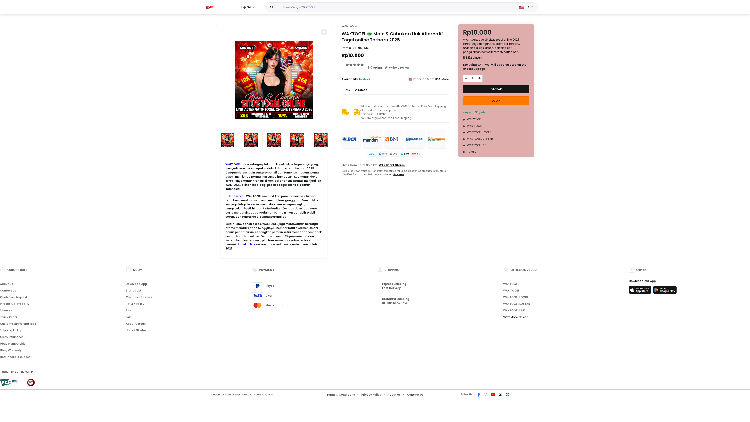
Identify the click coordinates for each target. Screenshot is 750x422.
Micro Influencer (11, 337)
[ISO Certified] (29, 382)
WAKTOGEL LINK (514, 310)
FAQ (128, 317)
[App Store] (640, 291)
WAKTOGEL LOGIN (515, 297)
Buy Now (398, 174)
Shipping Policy (10, 330)
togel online (246, 244)
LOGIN (496, 101)
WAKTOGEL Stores (392, 165)
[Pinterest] (507, 395)
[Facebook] (479, 395)
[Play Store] (665, 291)
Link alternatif (235, 196)
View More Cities (515, 317)
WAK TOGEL (511, 290)
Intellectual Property (14, 304)
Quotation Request (13, 297)
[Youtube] (492, 395)
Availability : (350, 79)
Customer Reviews (139, 297)
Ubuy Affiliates (136, 330)
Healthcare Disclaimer (16, 357)
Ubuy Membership (13, 344)
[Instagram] (485, 395)
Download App (136, 284)
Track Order (8, 317)
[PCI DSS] (9, 382)
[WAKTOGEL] (210, 7)
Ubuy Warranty (10, 350)
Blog (129, 310)
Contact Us (8, 290)
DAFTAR (496, 89)
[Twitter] (500, 395)
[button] (324, 32)
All (271, 7)
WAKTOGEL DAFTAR (516, 304)
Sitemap (6, 310)
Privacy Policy (371, 395)
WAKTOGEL (233, 164)
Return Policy (135, 304)
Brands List (133, 290)
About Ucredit (136, 324)
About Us (6, 284)
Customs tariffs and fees (18, 324)
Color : (356, 90)
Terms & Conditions (341, 395)
